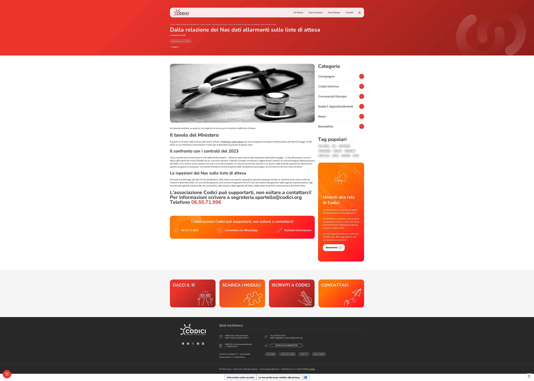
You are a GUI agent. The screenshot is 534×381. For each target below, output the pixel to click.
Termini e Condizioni (227, 354)
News (322, 116)
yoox (356, 155)
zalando (345, 155)
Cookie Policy (239, 357)
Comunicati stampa (180, 41)
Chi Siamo (298, 12)
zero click (324, 155)
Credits (312, 369)
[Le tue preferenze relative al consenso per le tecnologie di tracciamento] (529, 376)
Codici (280, 157)
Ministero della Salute (233, 141)
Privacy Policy (225, 357)
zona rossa (324, 151)
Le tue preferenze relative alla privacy (279, 377)
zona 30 (337, 151)
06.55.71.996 (206, 202)
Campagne (326, 76)
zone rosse (344, 146)
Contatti (349, 12)
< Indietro (174, 47)
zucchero (323, 146)
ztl (334, 146)
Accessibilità (245, 354)
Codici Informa (328, 86)
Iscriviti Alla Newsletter (286, 345)
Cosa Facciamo (315, 12)
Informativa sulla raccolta (240, 377)
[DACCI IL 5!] (193, 293)
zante (335, 155)
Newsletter (325, 126)
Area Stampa (334, 12)
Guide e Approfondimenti (335, 106)
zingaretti (349, 151)
